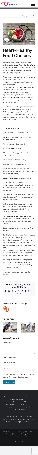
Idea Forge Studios (26, 434)
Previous (25, 16)
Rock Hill (29, 422)
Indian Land (21, 419)
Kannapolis (30, 419)
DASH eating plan (23, 194)
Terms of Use (24, 436)
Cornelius (22, 416)
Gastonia (6, 419)
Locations (18, 397)
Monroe (22, 422)
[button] (4, 327)
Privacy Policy (14, 436)
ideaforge (7, 272)
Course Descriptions (16, 399)
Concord (15, 416)
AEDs (25, 402)
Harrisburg (13, 419)
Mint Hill (16, 422)
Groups (28, 397)
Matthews (9, 422)
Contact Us (23, 404)
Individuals (6, 397)
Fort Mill (28, 416)
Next (32, 16)
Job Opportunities (19, 409)
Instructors (9, 407)
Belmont (8, 416)
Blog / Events (10, 404)
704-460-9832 (22, 407)
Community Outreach (12, 402)
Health (26, 272)
